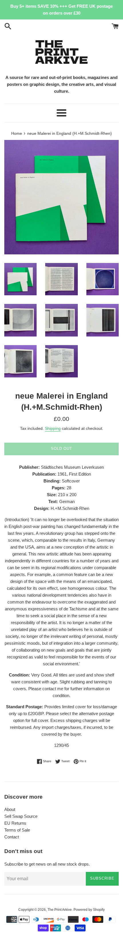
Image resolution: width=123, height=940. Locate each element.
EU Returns (15, 823)
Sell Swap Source (20, 816)
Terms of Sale (17, 830)
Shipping (53, 428)
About (9, 809)
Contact (11, 836)
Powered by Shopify (89, 910)
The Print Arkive (59, 910)
